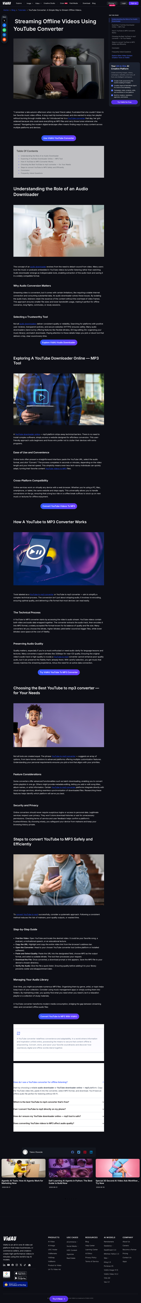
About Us (126, 1242)
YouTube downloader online (27, 434)
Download (86, 3)
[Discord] (29, 1265)
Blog (93, 3)
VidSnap (51, 1257)
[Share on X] (4, 20)
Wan (105, 1258)
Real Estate (71, 1258)
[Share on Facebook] (4, 25)
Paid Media (74, 3)
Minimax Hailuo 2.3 (111, 1254)
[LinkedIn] (4, 1265)
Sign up (133, 3)
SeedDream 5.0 (110, 1250)
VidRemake (52, 1253)
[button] (58, 1299)
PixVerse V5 (108, 1266)
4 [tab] (71, 1199)
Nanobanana (109, 1242)
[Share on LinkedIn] (4, 35)
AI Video (51, 1242)
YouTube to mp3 (61, 657)
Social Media (72, 1246)
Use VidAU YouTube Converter (58, 138)
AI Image (51, 1245)
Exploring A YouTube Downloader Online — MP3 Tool (42, 159)
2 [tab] (67, 1199)
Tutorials (22, 10)
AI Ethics (88, 1253)
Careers (126, 1245)
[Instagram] (16, 1265)
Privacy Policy (90, 1257)
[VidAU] (6, 3)
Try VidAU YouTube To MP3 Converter (59, 672)
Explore (19, 3)
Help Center (90, 1245)
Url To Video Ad (54, 1269)
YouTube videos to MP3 (55, 468)
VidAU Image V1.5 (111, 1270)
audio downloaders (28, 324)
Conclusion (25, 170)
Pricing (111, 3)
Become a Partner (129, 1250)
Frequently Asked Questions (32, 173)
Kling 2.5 (107, 1262)
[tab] (58, 1088)
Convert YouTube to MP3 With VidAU (58, 1016)
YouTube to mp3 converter (42, 594)
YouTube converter (76, 118)
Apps (125, 1261)
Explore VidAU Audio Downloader (58, 342)
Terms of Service (92, 1261)
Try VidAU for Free (124, 102)
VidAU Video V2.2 (111, 1274)
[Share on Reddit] (4, 39)
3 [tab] (69, 1199)
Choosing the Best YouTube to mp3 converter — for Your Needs (46, 164)
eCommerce (71, 1242)
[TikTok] (25, 1265)
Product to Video (54, 1265)
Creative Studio (49, 3)
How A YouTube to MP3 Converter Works (37, 162)
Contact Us (127, 1257)
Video (37, 3)
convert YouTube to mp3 (27, 914)
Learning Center (91, 1250)
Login (124, 3)
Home (6, 10)
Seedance (108, 1246)
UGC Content (72, 1250)
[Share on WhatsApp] (4, 30)
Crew (63, 3)
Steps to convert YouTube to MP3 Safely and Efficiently (42, 167)
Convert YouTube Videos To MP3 (59, 506)
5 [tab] (74, 1199)
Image (29, 3)
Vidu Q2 (107, 1278)
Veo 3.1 (107, 1282)
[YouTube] (8, 1265)
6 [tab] (76, 1199)
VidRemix (51, 1261)
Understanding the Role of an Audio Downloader (40, 156)
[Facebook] (12, 1265)
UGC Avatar (52, 1250)
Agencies (70, 1254)
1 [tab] (65, 1199)
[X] (21, 1265)
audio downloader (38, 267)
